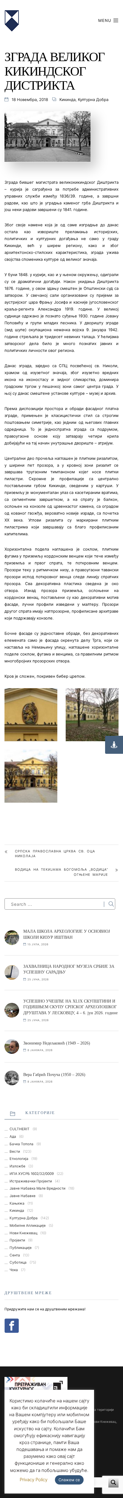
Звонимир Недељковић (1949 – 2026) (56, 1043)
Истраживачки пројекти (31, 1181)
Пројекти (17, 1240)
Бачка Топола (21, 1144)
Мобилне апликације (28, 1225)
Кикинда (67, 99)
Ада (13, 1136)
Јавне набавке (23, 1196)
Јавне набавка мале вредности (37, 1188)
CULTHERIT (20, 1129)
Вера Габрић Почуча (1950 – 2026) (54, 1074)
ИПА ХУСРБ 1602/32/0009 (32, 1174)
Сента (15, 1255)
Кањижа (17, 1203)
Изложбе (17, 1166)
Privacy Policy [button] (33, 1479)
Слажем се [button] (69, 1479)
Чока (14, 1270)
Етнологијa (19, 1159)
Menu (105, 20)
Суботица (18, 1262)
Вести (15, 1151)
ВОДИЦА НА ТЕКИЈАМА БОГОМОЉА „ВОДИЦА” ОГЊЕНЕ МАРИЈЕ (61, 872)
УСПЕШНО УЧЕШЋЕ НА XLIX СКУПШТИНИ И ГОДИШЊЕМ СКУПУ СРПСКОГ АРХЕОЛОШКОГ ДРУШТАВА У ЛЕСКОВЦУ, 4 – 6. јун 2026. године (70, 1007)
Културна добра (93, 99)
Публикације (21, 1248)
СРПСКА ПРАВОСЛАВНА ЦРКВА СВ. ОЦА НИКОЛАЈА (55, 853)
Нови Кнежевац (23, 1233)
